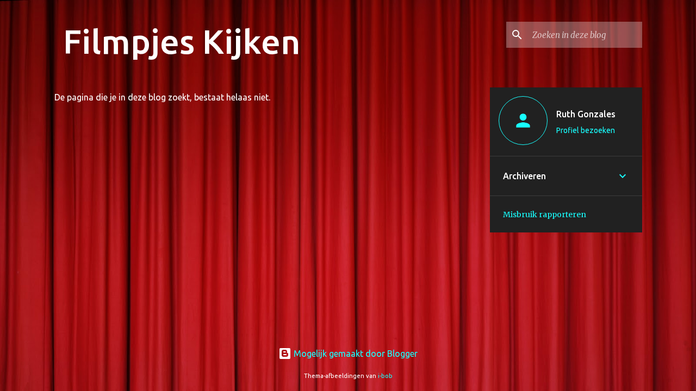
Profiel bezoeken (585, 130)
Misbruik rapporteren (544, 214)
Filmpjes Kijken (181, 41)
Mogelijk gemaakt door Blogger (354, 353)
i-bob (385, 376)
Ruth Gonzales (586, 114)
